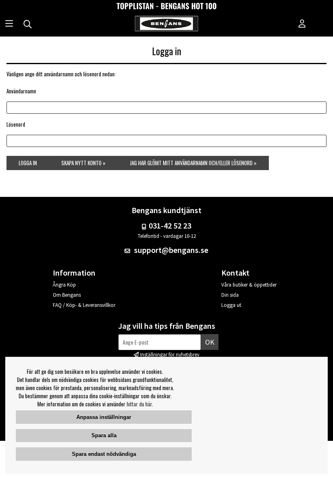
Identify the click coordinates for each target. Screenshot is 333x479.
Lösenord (15, 124)
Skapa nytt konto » (83, 163)
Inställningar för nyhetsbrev (169, 354)
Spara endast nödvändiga (104, 454)
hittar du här (139, 404)
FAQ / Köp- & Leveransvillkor (84, 305)
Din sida (230, 294)
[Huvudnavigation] (9, 24)
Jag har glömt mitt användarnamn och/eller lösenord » (193, 163)
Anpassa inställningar (103, 417)
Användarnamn (21, 91)
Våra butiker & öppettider (249, 284)
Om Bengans (67, 294)
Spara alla (104, 435)
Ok (209, 342)
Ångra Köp (64, 284)
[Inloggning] (302, 24)
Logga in (28, 163)
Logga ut (231, 305)
